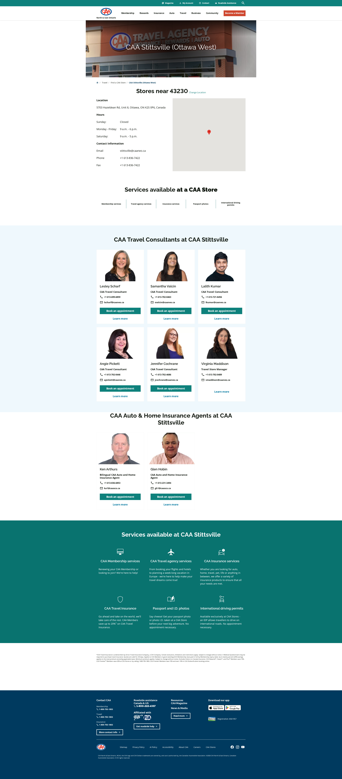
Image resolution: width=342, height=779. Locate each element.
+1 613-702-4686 (163, 374)
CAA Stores (211, 747)
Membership (127, 13)
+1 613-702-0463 (163, 297)
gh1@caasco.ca (163, 488)
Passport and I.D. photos (171, 608)
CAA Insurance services (221, 561)
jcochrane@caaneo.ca (166, 379)
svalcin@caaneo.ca (165, 302)
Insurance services (170, 204)
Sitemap (123, 747)
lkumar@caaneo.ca (216, 302)
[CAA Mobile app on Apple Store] (216, 707)
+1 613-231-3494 (163, 482)
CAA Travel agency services (171, 561)
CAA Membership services (120, 561)
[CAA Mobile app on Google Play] (233, 707)
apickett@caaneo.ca (115, 379)
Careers (197, 747)
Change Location (197, 92)
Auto (171, 13)
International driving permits (230, 203)
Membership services (111, 204)
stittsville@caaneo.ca (133, 151)
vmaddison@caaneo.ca (218, 379)
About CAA (183, 747)
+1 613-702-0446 (112, 374)
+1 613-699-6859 (112, 297)
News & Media (179, 708)
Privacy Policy (138, 747)
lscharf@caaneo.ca (114, 302)
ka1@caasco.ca (112, 488)
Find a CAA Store (118, 82)
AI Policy (153, 747)
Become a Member (234, 13)
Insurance (159, 13)
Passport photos (200, 204)
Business (196, 13)
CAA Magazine (179, 703)
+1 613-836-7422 (130, 158)
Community (212, 13)
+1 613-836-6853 (112, 482)
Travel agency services (141, 204)
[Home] (106, 12)
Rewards (144, 13)
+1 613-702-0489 (214, 374)
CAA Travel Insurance (120, 608)
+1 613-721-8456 (214, 297)
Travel (183, 13)
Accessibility (167, 747)
